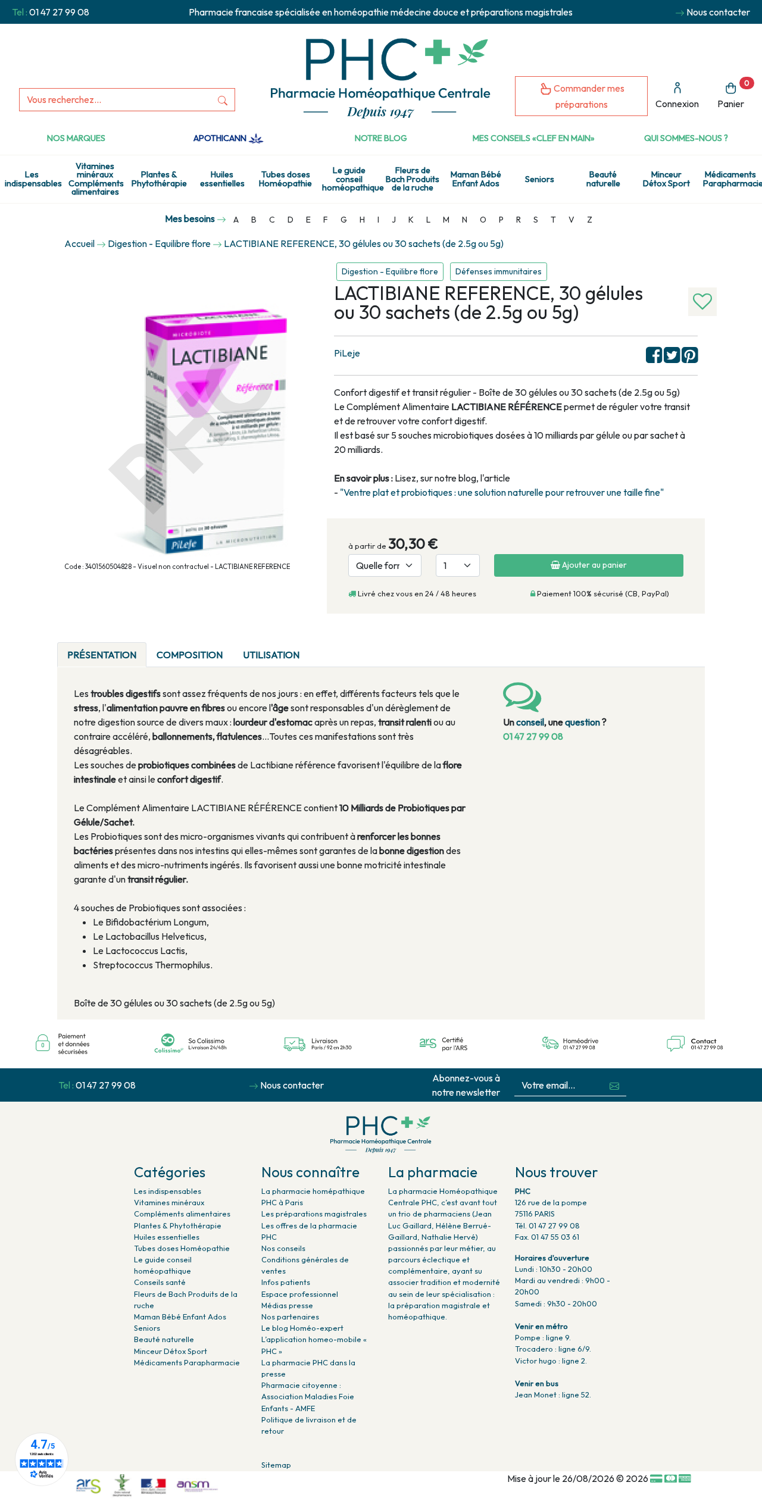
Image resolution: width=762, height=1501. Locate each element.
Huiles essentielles (222, 178)
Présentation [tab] (101, 655)
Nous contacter (718, 12)
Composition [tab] (190, 655)
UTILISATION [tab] (271, 655)
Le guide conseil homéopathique (351, 179)
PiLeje (347, 353)
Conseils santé (160, 1282)
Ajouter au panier (593, 564)
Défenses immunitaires (498, 271)
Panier (733, 94)
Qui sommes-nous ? (686, 138)
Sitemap (276, 1464)
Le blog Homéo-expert (302, 1328)
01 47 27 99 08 (59, 12)
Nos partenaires (290, 1316)
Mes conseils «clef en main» (534, 138)
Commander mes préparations (588, 96)
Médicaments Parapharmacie (732, 178)
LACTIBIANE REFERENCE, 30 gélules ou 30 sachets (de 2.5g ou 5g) (364, 243)
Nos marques (76, 138)
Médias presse (287, 1305)
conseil (530, 722)
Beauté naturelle (603, 178)
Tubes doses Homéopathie (285, 178)
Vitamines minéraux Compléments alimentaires (96, 179)
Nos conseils (283, 1248)
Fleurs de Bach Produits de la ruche (412, 179)
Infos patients (285, 1282)
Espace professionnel (299, 1294)
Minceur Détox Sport (666, 178)
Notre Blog (381, 138)
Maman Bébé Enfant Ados (476, 178)
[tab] (320, 647)
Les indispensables (33, 178)
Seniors (539, 179)
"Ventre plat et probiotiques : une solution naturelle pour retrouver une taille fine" (502, 492)
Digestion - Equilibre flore (390, 271)
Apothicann (220, 138)
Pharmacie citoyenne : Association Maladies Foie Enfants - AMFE (307, 1396)
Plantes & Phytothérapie (159, 178)
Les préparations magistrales (314, 1213)
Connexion (677, 104)
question (582, 722)
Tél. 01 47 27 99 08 (547, 1225)
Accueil (79, 243)
